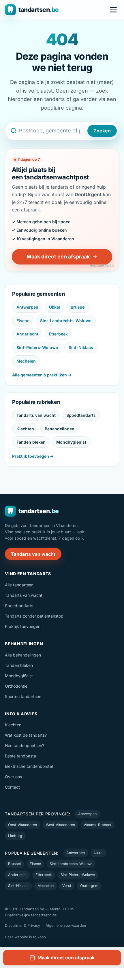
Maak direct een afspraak (58, 257)
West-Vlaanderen (60, 825)
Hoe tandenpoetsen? (24, 745)
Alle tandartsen (19, 584)
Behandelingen (59, 428)
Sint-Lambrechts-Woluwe (65, 320)
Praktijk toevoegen (22, 626)
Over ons (13, 776)
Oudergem (89, 885)
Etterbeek (58, 333)
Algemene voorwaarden (66, 925)
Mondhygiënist (71, 442)
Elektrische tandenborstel (29, 766)
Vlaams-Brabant (97, 825)
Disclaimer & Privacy (22, 925)
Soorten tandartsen (23, 696)
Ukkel (54, 307)
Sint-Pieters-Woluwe (37, 347)
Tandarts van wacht (36, 415)
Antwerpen (27, 307)
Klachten (25, 428)
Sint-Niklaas (81, 347)
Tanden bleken (31, 442)
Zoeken (102, 131)
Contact (12, 787)
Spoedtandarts (81, 415)
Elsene (22, 320)
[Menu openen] (113, 10)
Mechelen (26, 361)
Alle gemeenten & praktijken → (42, 374)
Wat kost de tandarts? (26, 735)
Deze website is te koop (25, 937)
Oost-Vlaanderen (22, 825)
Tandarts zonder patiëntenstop (34, 616)
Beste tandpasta (20, 755)
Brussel (78, 307)
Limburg (15, 836)
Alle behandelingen (23, 654)
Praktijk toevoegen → (33, 456)
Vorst (66, 885)
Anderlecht (27, 333)
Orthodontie (16, 686)
